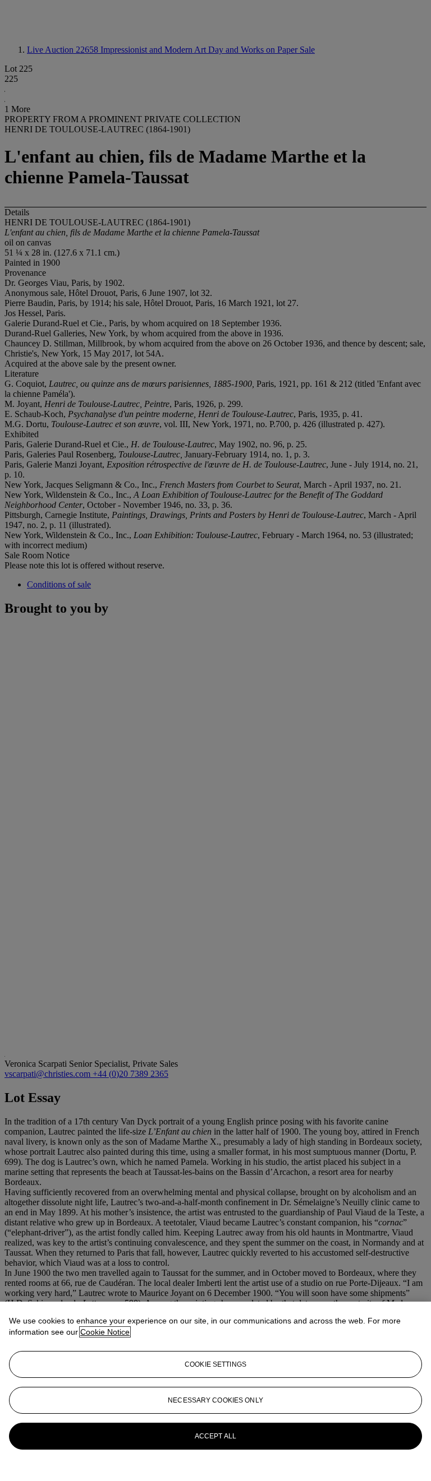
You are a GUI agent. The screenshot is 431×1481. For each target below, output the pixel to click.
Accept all (215, 1436)
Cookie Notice (105, 1331)
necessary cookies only (215, 1400)
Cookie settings (215, 1364)
